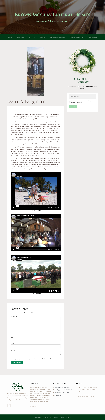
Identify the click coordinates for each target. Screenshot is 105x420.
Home (10, 37)
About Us (32, 37)
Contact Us (93, 37)
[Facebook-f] (9, 405)
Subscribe (73, 106)
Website (13, 350)
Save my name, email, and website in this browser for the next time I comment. (35, 359)
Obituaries (20, 37)
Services (43, 37)
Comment (14, 316)
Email (13, 343)
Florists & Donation (77, 37)
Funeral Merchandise (57, 37)
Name (13, 337)
